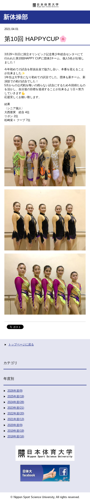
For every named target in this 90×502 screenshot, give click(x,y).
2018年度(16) (15, 436)
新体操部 (15, 17)
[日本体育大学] (45, 4)
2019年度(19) (15, 430)
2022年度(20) (15, 413)
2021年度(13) (15, 419)
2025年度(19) (15, 396)
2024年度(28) (15, 402)
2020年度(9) (14, 425)
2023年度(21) (15, 407)
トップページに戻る (21, 344)
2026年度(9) (14, 390)
